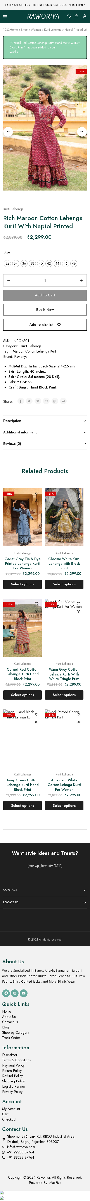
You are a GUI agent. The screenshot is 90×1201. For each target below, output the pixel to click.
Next (82, 132)
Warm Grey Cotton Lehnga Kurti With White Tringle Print (64, 674)
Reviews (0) (12, 443)
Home (14, 29)
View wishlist (71, 43)
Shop (24, 29)
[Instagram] (15, 993)
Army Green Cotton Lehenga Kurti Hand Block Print (23, 785)
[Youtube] (23, 993)
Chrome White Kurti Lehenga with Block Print (64, 563)
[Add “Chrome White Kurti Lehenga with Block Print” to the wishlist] (78, 494)
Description (12, 420)
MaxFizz (55, 1182)
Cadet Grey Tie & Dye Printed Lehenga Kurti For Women (22, 563)
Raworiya (21, 356)
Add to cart (45, 295)
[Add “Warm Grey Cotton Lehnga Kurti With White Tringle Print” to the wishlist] (78, 604)
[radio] (7, 263)
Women (36, 29)
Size (7, 252)
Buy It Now (45, 309)
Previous (8, 132)
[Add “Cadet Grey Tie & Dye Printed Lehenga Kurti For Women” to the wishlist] (36, 494)
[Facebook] (6, 993)
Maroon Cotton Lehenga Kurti (35, 351)
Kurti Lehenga (52, 29)
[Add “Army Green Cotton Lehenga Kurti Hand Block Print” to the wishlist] (36, 715)
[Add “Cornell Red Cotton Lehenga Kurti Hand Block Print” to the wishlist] (36, 604)
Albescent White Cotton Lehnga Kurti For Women (64, 785)
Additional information (21, 432)
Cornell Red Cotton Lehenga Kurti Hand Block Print (23, 674)
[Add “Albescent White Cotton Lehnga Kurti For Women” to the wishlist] (78, 715)
